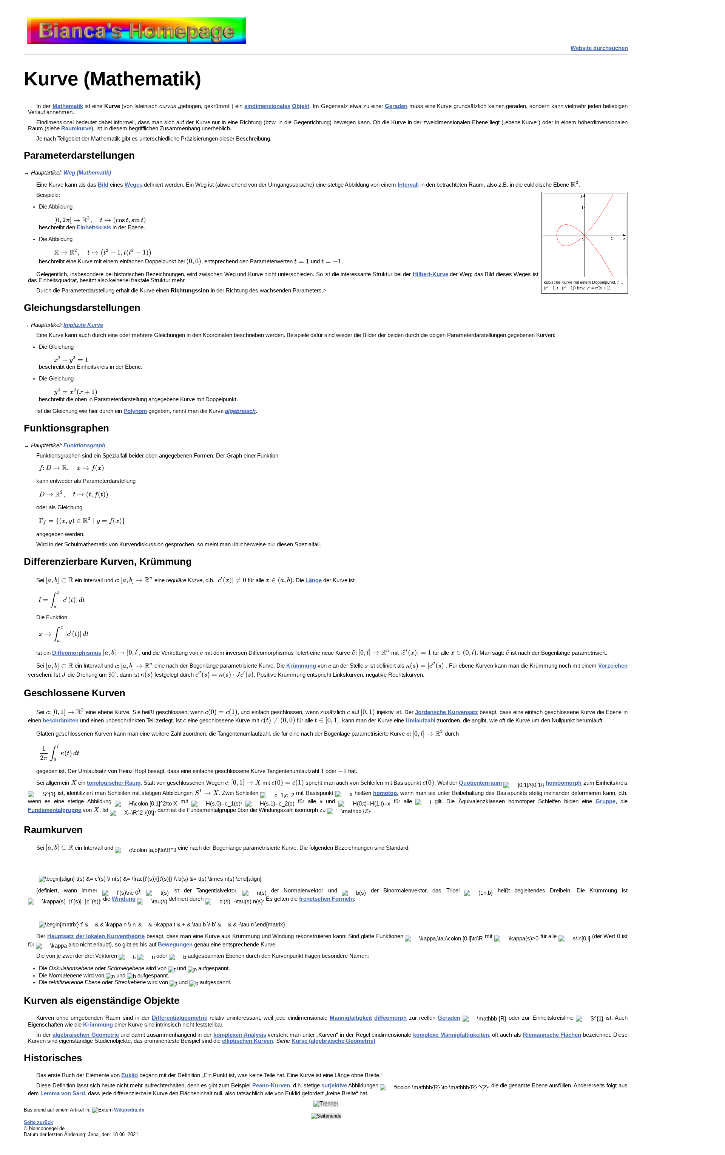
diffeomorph (390, 1018)
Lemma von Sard (62, 1093)
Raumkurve (76, 128)
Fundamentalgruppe (54, 810)
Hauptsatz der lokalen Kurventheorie (96, 936)
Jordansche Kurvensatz (446, 712)
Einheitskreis (94, 227)
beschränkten (61, 720)
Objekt (300, 106)
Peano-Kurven (271, 1085)
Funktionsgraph (84, 445)
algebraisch (240, 411)
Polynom (135, 411)
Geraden (396, 106)
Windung (124, 899)
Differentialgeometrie (179, 1018)
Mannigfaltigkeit (351, 1018)
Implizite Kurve (83, 325)
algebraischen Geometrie (85, 1035)
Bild (103, 185)
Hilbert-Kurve (430, 274)
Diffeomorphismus (76, 653)
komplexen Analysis (239, 1035)
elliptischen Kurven (247, 1041)
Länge (313, 580)
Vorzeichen (613, 666)
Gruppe (605, 801)
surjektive (334, 1085)
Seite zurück (38, 1122)
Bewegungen (175, 945)
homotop (385, 793)
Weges (133, 185)
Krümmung (301, 666)
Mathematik (67, 106)
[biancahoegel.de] (136, 42)
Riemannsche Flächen (552, 1035)
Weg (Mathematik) (87, 173)
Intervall (408, 185)
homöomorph (564, 783)
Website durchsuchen (599, 48)
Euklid (129, 1075)
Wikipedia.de (129, 1110)
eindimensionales (267, 106)
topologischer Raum (113, 783)
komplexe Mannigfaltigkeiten (451, 1035)
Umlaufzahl (420, 720)
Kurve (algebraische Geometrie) (333, 1041)
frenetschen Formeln (326, 899)
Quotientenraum (480, 783)
